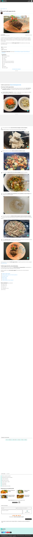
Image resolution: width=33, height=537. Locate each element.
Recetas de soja (4, 263)
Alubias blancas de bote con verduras (7, 477)
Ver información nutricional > (16, 69)
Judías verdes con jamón (5, 480)
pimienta (4, 66)
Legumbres (4, 8)
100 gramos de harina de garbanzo (8, 61)
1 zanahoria (5, 57)
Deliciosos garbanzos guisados (6, 476)
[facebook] (2, 532)
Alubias (26, 439)
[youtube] (7, 532)
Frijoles (22, 439)
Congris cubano (4, 484)
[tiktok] (11, 532)
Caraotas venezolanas (5, 478)
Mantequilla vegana (5, 276)
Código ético (14, 536)
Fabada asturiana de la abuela (6, 486)
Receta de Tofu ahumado (26, 491)
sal (3, 65)
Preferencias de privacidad (28, 535)
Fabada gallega (4, 483)
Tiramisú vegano (4, 278)
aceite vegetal (5, 67)
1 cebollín (4, 60)
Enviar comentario (28, 519)
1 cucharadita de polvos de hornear (8, 62)
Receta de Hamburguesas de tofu (15, 85)
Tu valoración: (11, 516)
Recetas (1, 8)
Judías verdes (14, 439)
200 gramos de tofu (6, 56)
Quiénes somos (10, 535)
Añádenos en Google (29, 35)
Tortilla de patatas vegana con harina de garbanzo (9, 274)
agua (4, 64)
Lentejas (19, 439)
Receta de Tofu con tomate (11, 491)
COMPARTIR (29, 1)
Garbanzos (10, 439)
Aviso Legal (14, 535)
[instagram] (5, 532)
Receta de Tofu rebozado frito (26, 496)
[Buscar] (31, 1)
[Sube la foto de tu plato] (19, 502)
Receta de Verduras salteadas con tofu (11, 496)
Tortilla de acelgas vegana (6, 273)
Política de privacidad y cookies (20, 535)
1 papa (4, 58)
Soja (6, 8)
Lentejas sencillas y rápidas (6, 481)
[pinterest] (9, 532)
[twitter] (4, 532)
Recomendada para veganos (19, 51)
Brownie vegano (4, 277)
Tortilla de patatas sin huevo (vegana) (7, 280)
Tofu (6, 439)
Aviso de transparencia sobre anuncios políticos (6, 536)
